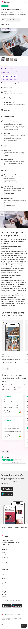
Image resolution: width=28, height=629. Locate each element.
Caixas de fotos (5, 560)
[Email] (2, 601)
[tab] (3, 20)
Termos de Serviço (6, 619)
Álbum (3, 552)
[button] (3, 59)
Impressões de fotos (7, 565)
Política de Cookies (6, 618)
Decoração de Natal (6, 562)
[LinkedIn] (19, 601)
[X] (14, 601)
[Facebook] (5, 601)
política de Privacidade (16, 618)
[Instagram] (8, 601)
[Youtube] (16, 601)
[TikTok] (11, 601)
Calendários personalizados (8, 554)
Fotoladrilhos (5, 557)
